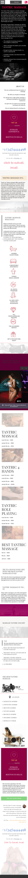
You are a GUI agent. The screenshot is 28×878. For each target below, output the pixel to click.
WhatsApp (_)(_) (18, 158)
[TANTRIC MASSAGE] (7, 2)
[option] (11, 386)
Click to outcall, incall (14, 842)
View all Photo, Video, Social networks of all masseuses (15, 406)
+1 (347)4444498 (14, 149)
